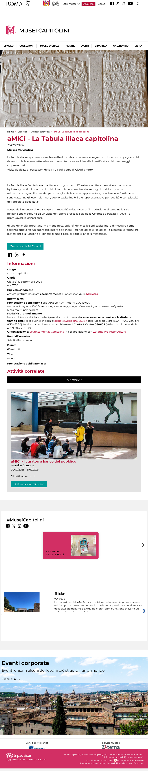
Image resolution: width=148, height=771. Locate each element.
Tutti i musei (68, 3)
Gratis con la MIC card (25, 246)
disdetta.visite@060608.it (70, 320)
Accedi (102, 3)
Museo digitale (49, 45)
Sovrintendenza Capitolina (46, 331)
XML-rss (139, 763)
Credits (101, 763)
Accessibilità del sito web (120, 763)
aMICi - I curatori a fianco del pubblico (43, 461)
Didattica (101, 45)
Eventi (85, 45)
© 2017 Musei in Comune (99, 760)
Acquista (88, 3)
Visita (138, 45)
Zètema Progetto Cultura (109, 331)
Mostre (70, 45)
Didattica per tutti (40, 131)
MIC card (92, 294)
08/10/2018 (98, 606)
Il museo (8, 45)
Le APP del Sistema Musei (55, 553)
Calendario (121, 45)
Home (10, 131)
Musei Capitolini (44, 30)
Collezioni (26, 45)
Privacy (121, 760)
